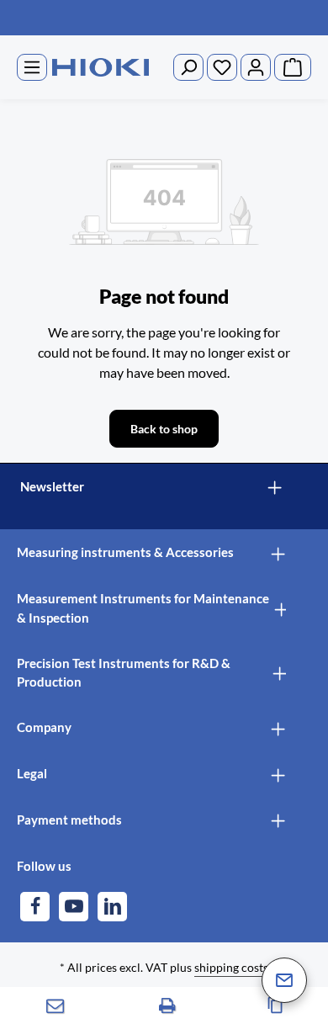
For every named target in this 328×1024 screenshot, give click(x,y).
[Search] (188, 67)
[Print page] (167, 1005)
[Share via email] (55, 1005)
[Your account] (256, 67)
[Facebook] (35, 906)
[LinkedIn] (112, 906)
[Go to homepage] (100, 67)
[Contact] (284, 980)
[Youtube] (73, 906)
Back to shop (164, 429)
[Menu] (32, 67)
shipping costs (231, 967)
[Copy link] (275, 1005)
